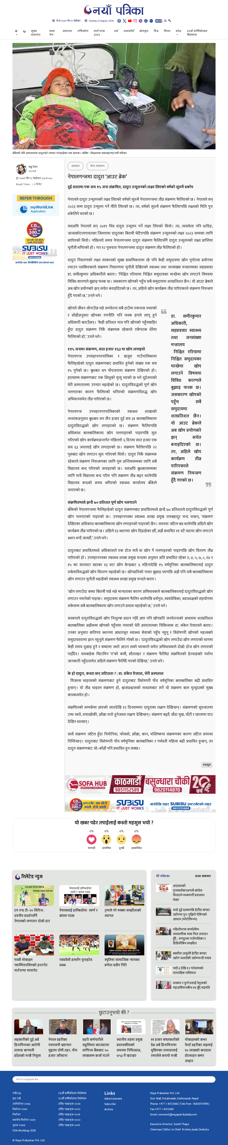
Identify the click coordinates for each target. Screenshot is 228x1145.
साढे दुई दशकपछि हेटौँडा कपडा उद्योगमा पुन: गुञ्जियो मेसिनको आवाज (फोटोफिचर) (191, 915)
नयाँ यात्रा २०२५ (99, 33)
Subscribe (110, 1104)
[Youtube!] (130, 20)
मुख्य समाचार (35, 33)
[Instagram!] (135, 20)
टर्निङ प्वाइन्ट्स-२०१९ (69, 1125)
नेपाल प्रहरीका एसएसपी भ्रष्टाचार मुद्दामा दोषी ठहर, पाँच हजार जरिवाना (62, 1047)
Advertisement (113, 1098)
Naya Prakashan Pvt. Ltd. (165, 1093)
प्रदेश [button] (178, 31)
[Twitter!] (124, 20)
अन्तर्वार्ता (128, 31)
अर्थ (116, 31)
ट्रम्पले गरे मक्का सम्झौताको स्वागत (123, 913)
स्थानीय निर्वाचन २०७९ (23, 1120)
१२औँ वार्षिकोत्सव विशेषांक (72, 1098)
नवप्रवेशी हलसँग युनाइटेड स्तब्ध (75, 962)
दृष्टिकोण (82, 31)
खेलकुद (143, 31)
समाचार (67, 31)
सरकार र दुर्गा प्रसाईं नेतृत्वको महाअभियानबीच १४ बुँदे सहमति (191, 985)
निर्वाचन (16, 1114)
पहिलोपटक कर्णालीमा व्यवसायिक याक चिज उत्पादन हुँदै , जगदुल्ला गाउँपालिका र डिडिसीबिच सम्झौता (190, 936)
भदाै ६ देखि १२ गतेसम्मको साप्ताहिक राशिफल (188, 970)
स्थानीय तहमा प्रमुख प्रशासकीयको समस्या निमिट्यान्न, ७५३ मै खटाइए (129, 1047)
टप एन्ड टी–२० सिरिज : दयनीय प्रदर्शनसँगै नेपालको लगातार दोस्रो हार (32, 916)
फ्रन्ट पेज (52, 33)
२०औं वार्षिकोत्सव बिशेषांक (197, 33)
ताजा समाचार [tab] (203, 876)
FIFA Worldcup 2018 (24, 1130)
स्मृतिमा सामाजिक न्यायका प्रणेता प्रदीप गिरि (122, 962)
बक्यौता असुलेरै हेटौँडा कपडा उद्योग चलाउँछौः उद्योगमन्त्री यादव (192, 956)
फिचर (167, 31)
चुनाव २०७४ (18, 1125)
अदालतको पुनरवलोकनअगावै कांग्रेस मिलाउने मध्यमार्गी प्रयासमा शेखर (188, 893)
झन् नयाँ (16, 1098)
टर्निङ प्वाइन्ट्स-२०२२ (69, 1109)
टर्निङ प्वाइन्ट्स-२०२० (69, 1120)
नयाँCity (16, 1093)
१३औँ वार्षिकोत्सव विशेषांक (72, 1093)
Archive (108, 1109)
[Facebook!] (119, 20)
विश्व (156, 31)
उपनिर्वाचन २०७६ (21, 1104)
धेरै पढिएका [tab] (163, 876)
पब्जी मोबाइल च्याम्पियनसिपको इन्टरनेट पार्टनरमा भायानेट (31, 965)
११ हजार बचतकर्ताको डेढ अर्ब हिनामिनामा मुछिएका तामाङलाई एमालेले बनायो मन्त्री (165, 1047)
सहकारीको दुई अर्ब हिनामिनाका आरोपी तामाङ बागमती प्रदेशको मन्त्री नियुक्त (27, 1047)
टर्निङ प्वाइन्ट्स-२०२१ (69, 1114)
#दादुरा (207, 765)
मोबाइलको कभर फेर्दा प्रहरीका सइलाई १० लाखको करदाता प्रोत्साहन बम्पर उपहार (199, 1050)
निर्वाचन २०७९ (19, 1109)
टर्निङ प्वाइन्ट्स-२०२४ (69, 1104)
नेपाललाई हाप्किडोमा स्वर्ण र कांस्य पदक (78, 913)
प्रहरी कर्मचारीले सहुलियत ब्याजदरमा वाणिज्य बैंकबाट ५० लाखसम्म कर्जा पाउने (96, 1047)
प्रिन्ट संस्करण (97, 166)
